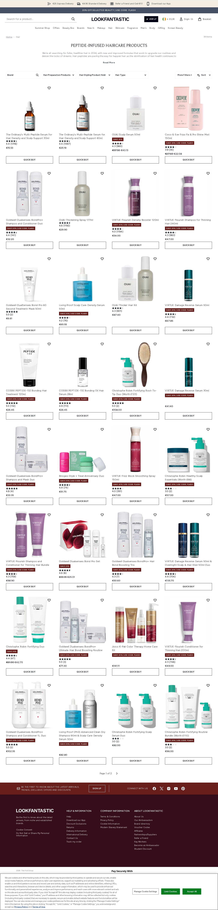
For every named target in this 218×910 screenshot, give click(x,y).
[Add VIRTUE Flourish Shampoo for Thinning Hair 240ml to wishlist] (208, 173)
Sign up (97, 788)
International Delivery (77, 834)
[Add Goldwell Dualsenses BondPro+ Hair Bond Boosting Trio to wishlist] (155, 514)
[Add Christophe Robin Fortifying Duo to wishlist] (49, 600)
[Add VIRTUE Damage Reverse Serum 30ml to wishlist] (208, 344)
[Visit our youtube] (175, 788)
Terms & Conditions (110, 816)
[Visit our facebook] (154, 788)
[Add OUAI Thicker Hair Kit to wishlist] (155, 258)
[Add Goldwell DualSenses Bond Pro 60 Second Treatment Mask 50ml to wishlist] (49, 258)
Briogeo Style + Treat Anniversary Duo (81, 476)
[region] (109, 891)
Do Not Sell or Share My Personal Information (32, 834)
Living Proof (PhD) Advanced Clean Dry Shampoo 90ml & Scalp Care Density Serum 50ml (82, 736)
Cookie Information (110, 824)
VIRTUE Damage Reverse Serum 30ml (187, 390)
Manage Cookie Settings (145, 891)
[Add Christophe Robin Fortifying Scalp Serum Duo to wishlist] (155, 685)
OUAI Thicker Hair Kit (124, 305)
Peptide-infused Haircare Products (109, 46)
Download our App (76, 820)
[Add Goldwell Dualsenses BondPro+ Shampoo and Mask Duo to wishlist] (49, 429)
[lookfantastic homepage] (110, 19)
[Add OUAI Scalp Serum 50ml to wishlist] (155, 88)
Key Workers (140, 841)
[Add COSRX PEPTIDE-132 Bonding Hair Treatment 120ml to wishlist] (49, 344)
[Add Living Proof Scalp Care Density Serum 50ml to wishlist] (102, 258)
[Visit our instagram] (168, 788)
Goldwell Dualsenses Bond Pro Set (79, 561)
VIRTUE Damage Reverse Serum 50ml (187, 305)
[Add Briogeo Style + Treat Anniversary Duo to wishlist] (102, 429)
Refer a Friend (141, 838)
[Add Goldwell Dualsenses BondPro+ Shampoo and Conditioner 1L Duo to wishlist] (49, 685)
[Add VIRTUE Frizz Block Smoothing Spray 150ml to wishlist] (155, 429)
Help (69, 816)
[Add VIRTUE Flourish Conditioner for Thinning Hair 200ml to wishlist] (208, 600)
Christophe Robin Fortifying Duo (25, 646)
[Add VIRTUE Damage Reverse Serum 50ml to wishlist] (208, 258)
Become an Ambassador (146, 845)
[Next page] (116, 773)
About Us (139, 816)
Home (9, 37)
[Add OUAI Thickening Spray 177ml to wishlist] (102, 173)
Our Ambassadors (143, 820)
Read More (109, 62)
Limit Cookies (170, 891)
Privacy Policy (107, 820)
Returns (70, 827)
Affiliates (138, 831)
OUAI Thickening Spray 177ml (76, 219)
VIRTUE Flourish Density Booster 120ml (135, 219)
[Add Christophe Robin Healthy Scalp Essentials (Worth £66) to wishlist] (208, 429)
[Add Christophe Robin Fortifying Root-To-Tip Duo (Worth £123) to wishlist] (155, 344)
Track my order (74, 841)
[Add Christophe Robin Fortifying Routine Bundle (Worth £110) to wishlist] (208, 685)
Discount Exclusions (76, 824)
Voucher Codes (142, 827)
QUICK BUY (29, 160)
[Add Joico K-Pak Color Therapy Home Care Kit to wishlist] (155, 600)
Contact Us (72, 838)
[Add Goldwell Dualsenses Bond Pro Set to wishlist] (102, 514)
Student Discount (143, 849)
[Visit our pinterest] (183, 788)
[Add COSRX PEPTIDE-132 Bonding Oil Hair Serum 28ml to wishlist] (102, 344)
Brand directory (142, 824)
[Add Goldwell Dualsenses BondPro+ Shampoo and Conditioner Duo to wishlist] (49, 173)
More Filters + (185, 75)
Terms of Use (38, 907)
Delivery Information (77, 831)
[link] (186, 19)
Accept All (192, 891)
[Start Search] (73, 19)
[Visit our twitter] (161, 788)
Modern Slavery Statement (113, 827)
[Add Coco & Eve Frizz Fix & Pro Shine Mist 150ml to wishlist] (208, 88)
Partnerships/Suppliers (145, 834)
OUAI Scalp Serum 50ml (126, 134)
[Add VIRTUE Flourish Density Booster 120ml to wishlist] (155, 173)
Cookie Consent (24, 830)
